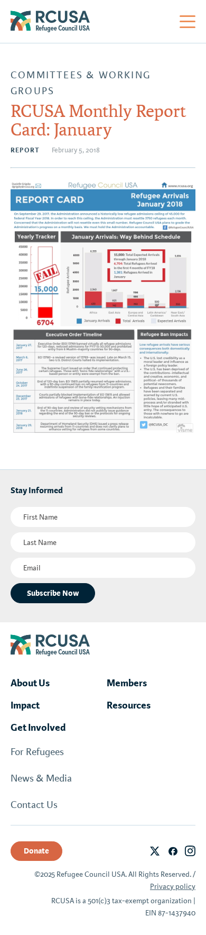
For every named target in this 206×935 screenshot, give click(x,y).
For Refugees (37, 752)
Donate (36, 851)
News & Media (41, 778)
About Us (30, 683)
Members (127, 683)
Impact (25, 705)
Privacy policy (172, 886)
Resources (129, 705)
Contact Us (34, 805)
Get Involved (38, 727)
